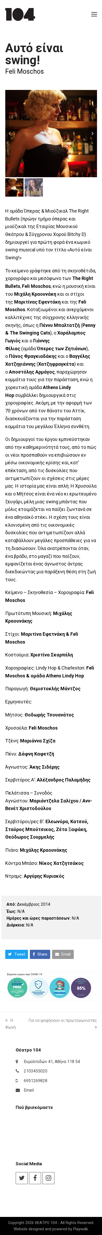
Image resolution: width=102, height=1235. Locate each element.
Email (29, 1090)
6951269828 (35, 1080)
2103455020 (35, 1071)
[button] (94, 14)
